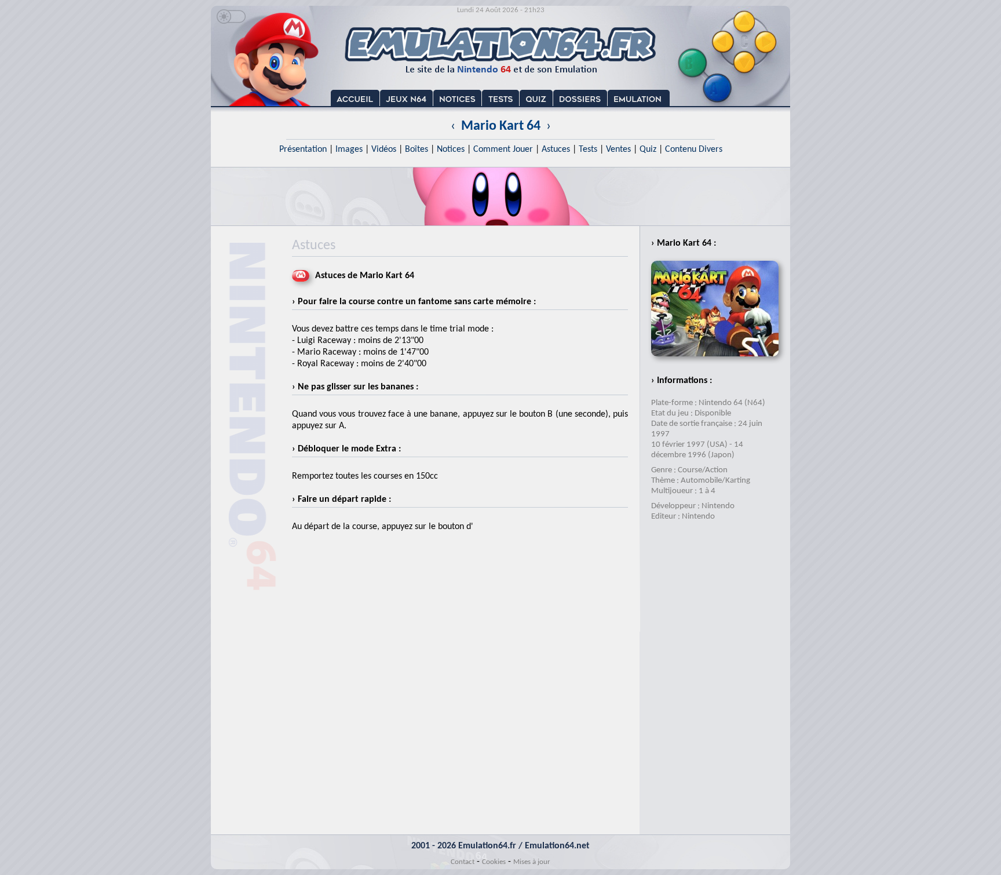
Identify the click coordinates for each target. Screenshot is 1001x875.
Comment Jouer (503, 149)
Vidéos (383, 149)
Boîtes (416, 149)
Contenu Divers (693, 149)
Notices (451, 149)
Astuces (556, 149)
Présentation (303, 149)
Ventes (618, 149)
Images (349, 149)
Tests (588, 149)
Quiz (648, 149)
